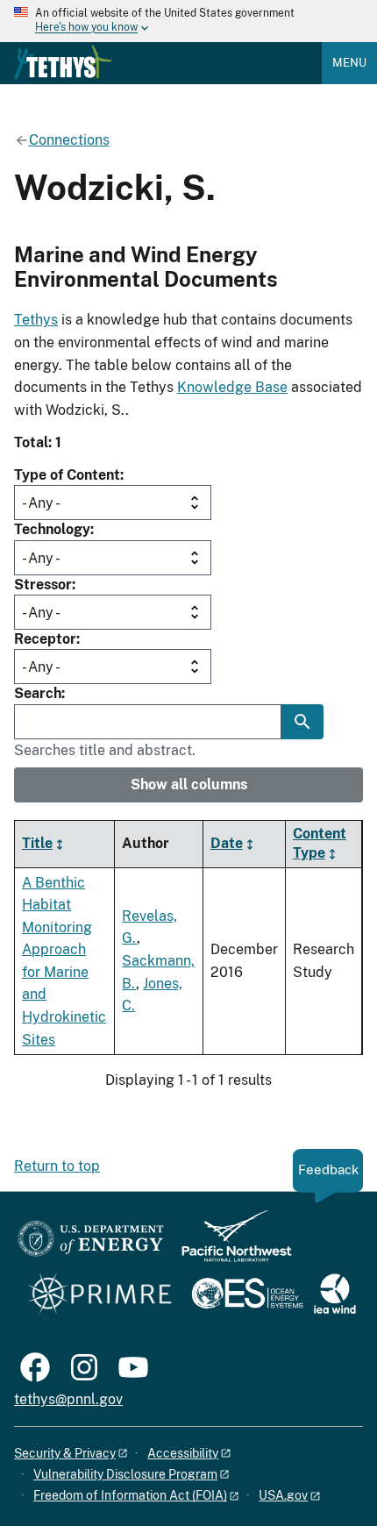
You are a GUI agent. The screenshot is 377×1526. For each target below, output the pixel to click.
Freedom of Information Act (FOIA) (130, 1495)
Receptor (45, 639)
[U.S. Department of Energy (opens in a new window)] (90, 1244)
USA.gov (283, 1495)
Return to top (57, 1166)
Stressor (43, 584)
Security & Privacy (65, 1453)
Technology (52, 529)
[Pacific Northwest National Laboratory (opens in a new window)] (229, 1244)
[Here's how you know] (188, 21)
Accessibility (182, 1453)
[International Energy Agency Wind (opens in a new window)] (335, 1295)
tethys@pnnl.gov (68, 1399)
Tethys (36, 319)
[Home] (63, 62)
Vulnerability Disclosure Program (125, 1474)
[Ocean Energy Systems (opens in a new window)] (248, 1295)
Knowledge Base (232, 387)
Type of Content (67, 475)
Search (37, 693)
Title (37, 843)
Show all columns (189, 784)
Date (226, 843)
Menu (349, 62)
